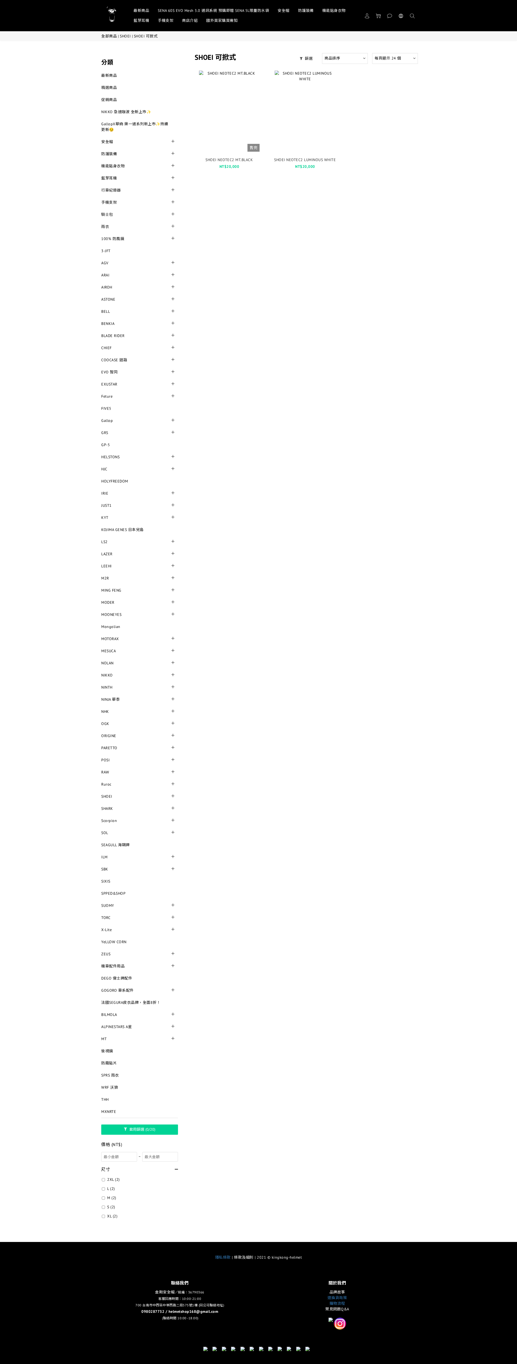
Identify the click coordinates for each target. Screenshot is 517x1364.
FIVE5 (106, 408)
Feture (107, 396)
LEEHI (106, 566)
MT (104, 1038)
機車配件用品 (113, 966)
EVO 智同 (109, 372)
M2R (105, 578)
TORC (105, 917)
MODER (107, 602)
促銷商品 (109, 99)
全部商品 (109, 36)
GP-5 (105, 444)
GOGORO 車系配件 (117, 990)
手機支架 (165, 20)
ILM (104, 857)
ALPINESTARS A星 (116, 1026)
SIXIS (105, 881)
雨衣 (105, 226)
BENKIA (107, 323)
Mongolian (110, 626)
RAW (105, 772)
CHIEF (106, 347)
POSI (105, 760)
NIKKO (107, 675)
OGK (105, 723)
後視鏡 (107, 1051)
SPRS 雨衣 (110, 1075)
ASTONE (108, 299)
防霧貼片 (109, 1063)
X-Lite (106, 929)
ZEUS (105, 954)
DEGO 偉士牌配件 (116, 978)
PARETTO (109, 747)
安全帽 (283, 10)
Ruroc (106, 784)
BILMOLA (109, 1014)
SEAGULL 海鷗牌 (115, 844)
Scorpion (109, 820)
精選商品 (109, 87)
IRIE (104, 493)
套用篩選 (141, 1129)
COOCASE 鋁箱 (114, 360)
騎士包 (107, 214)
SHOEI (125, 36)
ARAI (105, 275)
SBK (104, 869)
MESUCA (108, 650)
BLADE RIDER (113, 335)
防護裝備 (306, 10)
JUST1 (106, 505)
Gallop (107, 420)
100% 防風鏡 (112, 238)
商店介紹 (190, 20)
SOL (104, 832)
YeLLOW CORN (114, 941)
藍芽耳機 (141, 20)
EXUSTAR (109, 384)
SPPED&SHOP (113, 893)
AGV (105, 263)
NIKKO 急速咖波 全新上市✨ (126, 111)
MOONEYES (111, 614)
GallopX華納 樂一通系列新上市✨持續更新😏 (134, 127)
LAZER (107, 553)
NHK (105, 711)
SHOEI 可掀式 (146, 36)
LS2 (104, 541)
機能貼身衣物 (334, 10)
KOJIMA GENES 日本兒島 (122, 529)
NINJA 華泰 (110, 699)
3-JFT (106, 250)
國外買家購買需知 (221, 20)
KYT (105, 517)
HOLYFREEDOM (114, 481)
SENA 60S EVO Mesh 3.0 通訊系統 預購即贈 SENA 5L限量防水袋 (213, 10)
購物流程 (337, 1303)
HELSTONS (110, 456)
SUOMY (107, 905)
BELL (105, 311)
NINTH (107, 687)
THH (105, 1099)
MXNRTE (108, 1111)
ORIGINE (108, 735)
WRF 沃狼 (109, 1087)
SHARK (107, 808)
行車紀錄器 (111, 190)
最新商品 (141, 10)
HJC (104, 469)
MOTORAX (110, 638)
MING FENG (111, 590)
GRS (104, 432)
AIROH (106, 287)
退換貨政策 (337, 1297)
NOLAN (107, 663)
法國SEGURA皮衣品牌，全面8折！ (130, 1002)
